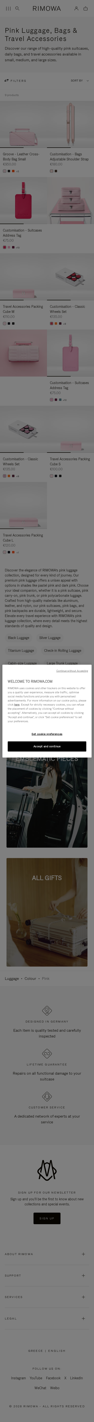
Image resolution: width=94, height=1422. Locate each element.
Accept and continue (47, 746)
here (17, 705)
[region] (47, 711)
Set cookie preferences (47, 734)
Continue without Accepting (72, 670)
